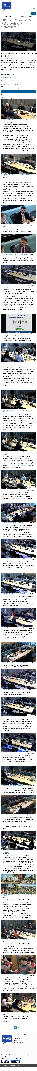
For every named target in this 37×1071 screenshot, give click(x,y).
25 (14, 95)
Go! (34, 13)
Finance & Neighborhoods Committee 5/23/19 (15, 593)
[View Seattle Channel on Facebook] (2, 1062)
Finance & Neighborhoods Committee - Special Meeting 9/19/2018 (17, 895)
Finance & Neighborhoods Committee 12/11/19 (15, 119)
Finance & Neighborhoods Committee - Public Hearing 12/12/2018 (17, 851)
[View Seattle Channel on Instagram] (7, 1062)
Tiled (13, 98)
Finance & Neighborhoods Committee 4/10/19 (15, 662)
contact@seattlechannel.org (12, 1060)
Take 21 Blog (4, 1050)
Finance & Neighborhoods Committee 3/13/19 (15, 716)
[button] (18, 41)
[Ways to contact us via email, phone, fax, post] (19, 1062)
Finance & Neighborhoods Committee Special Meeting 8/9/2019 (17, 410)
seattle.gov (8, 16)
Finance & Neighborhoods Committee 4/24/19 (15, 628)
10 (9, 95)
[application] (18, 41)
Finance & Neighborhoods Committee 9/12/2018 (16, 940)
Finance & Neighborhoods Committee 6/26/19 (15, 522)
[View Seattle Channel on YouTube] (14, 1062)
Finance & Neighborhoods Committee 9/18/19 (15, 254)
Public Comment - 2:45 (7, 80)
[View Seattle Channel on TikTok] (9, 1062)
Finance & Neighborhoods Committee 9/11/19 (15, 285)
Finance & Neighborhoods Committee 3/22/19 (15, 689)
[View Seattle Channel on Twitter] (5, 1062)
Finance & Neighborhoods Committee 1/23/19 (15, 785)
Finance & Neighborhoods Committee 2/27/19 (15, 753)
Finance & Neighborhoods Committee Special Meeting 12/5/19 (17, 175)
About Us (3, 1048)
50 (19, 95)
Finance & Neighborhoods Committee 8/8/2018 (15, 975)
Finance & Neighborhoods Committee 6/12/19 (15, 559)
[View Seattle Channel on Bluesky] (12, 1062)
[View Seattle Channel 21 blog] (16, 1062)
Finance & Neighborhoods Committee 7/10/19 (15, 490)
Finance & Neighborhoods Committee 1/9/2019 (15, 814)
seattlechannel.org (26, 16)
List (6, 98)
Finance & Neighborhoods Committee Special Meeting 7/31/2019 (17, 452)
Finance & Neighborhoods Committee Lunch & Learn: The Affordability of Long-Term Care (18, 334)
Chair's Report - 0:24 (6, 77)
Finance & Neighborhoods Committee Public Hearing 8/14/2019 (17, 363)
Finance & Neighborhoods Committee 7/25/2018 (16, 1013)
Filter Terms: (5, 86)
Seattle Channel (21, 1034)
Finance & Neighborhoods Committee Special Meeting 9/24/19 (17, 225)
